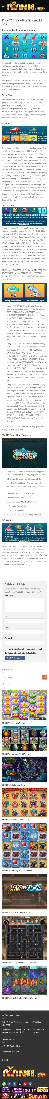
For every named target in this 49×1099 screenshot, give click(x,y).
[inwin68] (25, 5)
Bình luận (9, 596)
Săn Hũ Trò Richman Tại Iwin (13, 723)
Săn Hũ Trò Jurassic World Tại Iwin (16, 754)
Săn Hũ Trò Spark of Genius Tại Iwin (17, 912)
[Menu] (3, 6)
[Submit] (44, 677)
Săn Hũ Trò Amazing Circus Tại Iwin (16, 819)
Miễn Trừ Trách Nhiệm (11, 1046)
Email (7, 627)
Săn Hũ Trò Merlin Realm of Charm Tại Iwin (19, 998)
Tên (6, 616)
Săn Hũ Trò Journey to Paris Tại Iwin (17, 871)
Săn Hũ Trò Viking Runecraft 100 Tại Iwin (19, 963)
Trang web (8, 638)
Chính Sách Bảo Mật (10, 1052)
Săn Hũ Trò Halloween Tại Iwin (14, 785)
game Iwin (6, 69)
